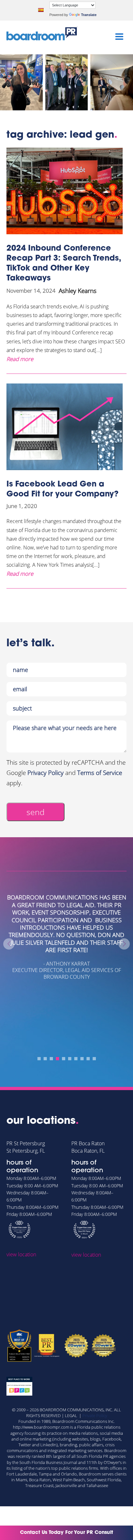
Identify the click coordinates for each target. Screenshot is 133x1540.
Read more (19, 359)
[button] (39, 1058)
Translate (89, 15)
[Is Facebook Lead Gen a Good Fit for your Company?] (66, 426)
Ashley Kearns (78, 291)
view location (21, 1254)
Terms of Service (99, 773)
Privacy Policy (45, 773)
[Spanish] (41, 10)
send (35, 811)
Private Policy (94, 1415)
